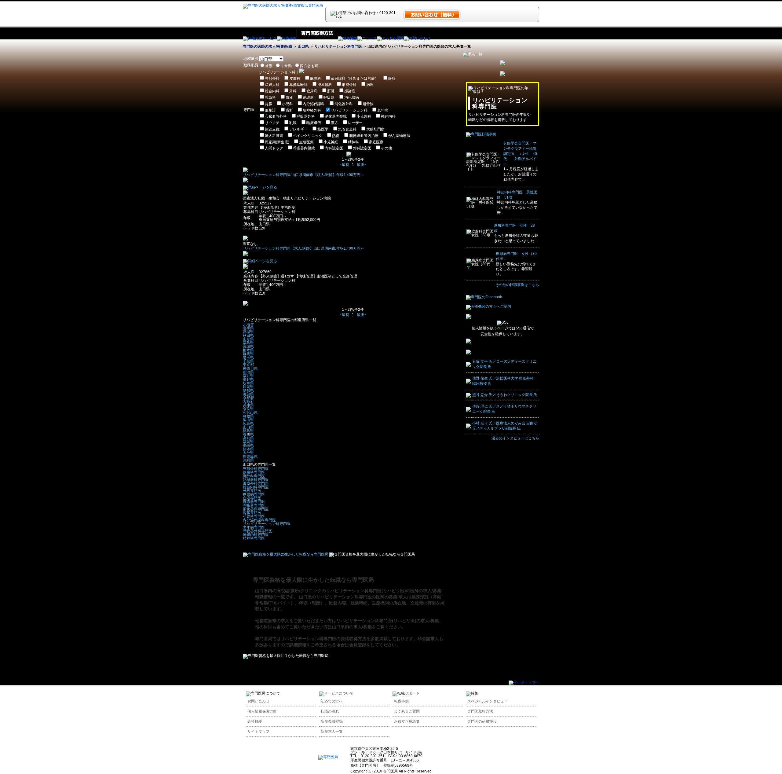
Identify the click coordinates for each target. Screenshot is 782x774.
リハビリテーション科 (349, 110)
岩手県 (248, 328)
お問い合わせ (258, 701)
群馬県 (248, 354)
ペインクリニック (307, 136)
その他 (386, 148)
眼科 (392, 78)
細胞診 (270, 110)
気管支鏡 (272, 129)
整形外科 (272, 78)
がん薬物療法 (399, 136)
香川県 (248, 434)
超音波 (368, 104)
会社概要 (254, 721)
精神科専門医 (254, 538)
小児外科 (363, 116)
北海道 (248, 324)
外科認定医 (362, 148)
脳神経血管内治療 (363, 136)
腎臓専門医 (252, 513)
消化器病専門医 (256, 509)
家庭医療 (376, 142)
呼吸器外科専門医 (257, 531)
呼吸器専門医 (254, 505)
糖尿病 (311, 91)
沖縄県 (248, 460)
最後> (361, 165)
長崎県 (248, 445)
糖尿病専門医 (254, 494)
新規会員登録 (332, 721)
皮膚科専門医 (254, 472)
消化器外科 (343, 104)
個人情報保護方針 (262, 711)
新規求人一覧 (332, 731)
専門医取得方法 (480, 711)
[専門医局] (328, 757)
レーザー (355, 123)
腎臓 (268, 104)
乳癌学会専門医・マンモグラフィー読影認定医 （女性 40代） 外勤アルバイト (520, 153)
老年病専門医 (254, 527)
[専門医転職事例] (481, 134)
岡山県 (248, 420)
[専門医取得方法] (317, 38)
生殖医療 (306, 142)
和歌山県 (250, 412)
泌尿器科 (324, 85)
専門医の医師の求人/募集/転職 (267, 46)
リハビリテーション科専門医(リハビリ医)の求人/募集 (387, 620)
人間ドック (274, 148)
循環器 (308, 97)
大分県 (248, 453)
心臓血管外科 (276, 116)
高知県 (248, 438)
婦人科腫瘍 (274, 136)
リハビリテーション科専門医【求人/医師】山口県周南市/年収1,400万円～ (303, 248)
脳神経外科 (312, 110)
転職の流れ (330, 711)
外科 (293, 91)
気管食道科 (347, 129)
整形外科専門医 (256, 469)
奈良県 (248, 409)
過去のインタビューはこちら (515, 438)
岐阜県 (248, 383)
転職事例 (401, 701)
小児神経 (330, 142)
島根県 (248, 416)
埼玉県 (248, 357)
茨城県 (248, 346)
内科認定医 (334, 148)
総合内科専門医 (256, 487)
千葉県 (248, 361)
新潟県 (248, 372)
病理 (370, 85)
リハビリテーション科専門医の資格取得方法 (323, 638)
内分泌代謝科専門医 (259, 520)
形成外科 (349, 85)
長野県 (248, 379)
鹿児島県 (250, 456)
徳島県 (248, 431)
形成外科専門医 (256, 483)
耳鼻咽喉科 (298, 85)
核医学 (322, 129)
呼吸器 (328, 97)
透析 (289, 110)
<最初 (344, 165)
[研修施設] (347, 38)
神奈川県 (250, 368)
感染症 (349, 91)
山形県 (248, 339)
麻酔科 (315, 78)
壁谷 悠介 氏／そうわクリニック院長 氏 (504, 395)
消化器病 (351, 97)
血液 (289, 97)
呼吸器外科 (306, 116)
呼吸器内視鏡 (304, 148)
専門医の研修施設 (482, 721)
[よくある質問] (390, 38)
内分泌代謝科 (314, 104)
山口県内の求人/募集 (352, 626)
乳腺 (293, 123)
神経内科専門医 (256, 535)
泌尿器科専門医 (256, 480)
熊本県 (248, 449)
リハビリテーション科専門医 (338, 46)
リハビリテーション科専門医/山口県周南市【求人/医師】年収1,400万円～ (303, 175)
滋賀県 (248, 394)
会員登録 (357, 644)
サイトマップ (258, 731)
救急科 (270, 97)
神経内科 (388, 116)
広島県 (248, 423)
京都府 (248, 398)
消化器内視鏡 (336, 116)
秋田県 (248, 335)
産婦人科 (272, 85)
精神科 (353, 142)
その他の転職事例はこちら (517, 285)
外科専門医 (252, 491)
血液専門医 (252, 498)
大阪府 (248, 401)
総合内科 (272, 91)
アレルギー (298, 129)
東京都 (248, 365)
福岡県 (248, 442)
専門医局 (263, 638)
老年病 (382, 110)
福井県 (248, 376)
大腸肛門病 (375, 129)
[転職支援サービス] (260, 38)
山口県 (303, 46)
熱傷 (335, 136)
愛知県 (248, 390)
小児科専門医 (254, 516)
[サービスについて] (336, 693)
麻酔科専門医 (254, 476)
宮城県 (248, 332)
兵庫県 (248, 405)
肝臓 (330, 91)
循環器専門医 (254, 502)
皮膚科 (294, 78)
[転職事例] (287, 38)
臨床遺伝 (313, 123)
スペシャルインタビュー (487, 701)
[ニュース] (367, 38)
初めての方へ (332, 701)
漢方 (334, 123)
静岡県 (248, 387)
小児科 (287, 104)
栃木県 (248, 350)
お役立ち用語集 (407, 721)
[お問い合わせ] (417, 38)
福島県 (248, 343)
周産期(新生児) (277, 142)
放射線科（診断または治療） (354, 78)
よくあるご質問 (407, 711)
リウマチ (272, 123)
